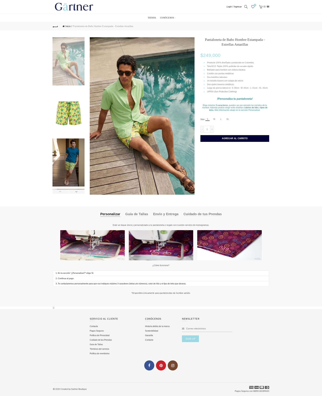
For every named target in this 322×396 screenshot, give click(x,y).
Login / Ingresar (234, 6)
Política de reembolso (100, 353)
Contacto (94, 326)
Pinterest (161, 365)
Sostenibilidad (151, 331)
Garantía (149, 335)
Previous (60, 191)
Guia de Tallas (96, 344)
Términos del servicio (99, 349)
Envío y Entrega (165, 214)
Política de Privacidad (100, 335)
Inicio (68, 26)
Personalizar (110, 214)
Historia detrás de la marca (157, 326)
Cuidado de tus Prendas (202, 214)
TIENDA (152, 17)
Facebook (149, 365)
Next (77, 191)
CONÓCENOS (167, 17)
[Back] (55, 26)
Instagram (173, 365)
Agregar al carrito (235, 138)
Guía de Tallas (136, 214)
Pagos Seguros (97, 331)
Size (202, 119)
